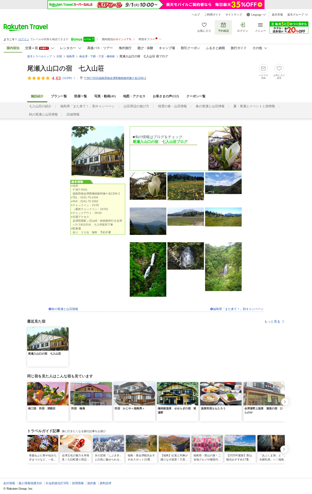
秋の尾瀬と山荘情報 (43, 114)
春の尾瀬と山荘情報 (210, 106)
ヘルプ (196, 14)
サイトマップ (233, 14)
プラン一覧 (59, 96)
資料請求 (105, 483)
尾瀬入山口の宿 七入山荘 (65, 68)
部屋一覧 (80, 96)
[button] (66, 330)
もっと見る (272, 321)
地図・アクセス (134, 96)
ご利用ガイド (212, 14)
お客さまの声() (166, 96)
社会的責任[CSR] (57, 483)
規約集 (91, 483)
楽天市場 (277, 14)
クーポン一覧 (196, 96)
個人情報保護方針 (30, 483)
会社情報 (9, 483)
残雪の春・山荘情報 (172, 106)
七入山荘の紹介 (40, 106)
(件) (67, 78)
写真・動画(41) (105, 96)
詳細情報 (73, 114)
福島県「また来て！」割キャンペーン (87, 106)
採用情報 (78, 483)
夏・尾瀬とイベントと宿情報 (254, 106)
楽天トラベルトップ (39, 56)
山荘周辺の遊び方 (136, 106)
